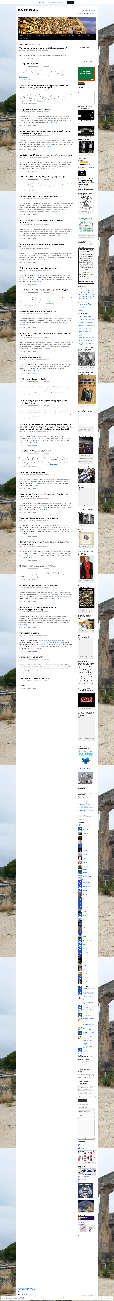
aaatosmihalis (85, 988)
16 (88, 294)
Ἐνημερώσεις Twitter (84, 768)
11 (93, 292)
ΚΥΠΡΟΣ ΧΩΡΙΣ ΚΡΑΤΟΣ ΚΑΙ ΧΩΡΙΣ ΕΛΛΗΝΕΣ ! (39, 196)
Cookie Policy (23, 1298)
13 (81, 294)
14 (83, 294)
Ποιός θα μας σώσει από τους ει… (88, 989)
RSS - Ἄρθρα (84, 1145)
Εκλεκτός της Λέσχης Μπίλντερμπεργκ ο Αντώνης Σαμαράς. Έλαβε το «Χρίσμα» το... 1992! (86, 316)
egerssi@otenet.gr (44, 640)
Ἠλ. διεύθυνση (84, 1111)
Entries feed (81, 307)
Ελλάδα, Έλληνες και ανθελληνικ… (88, 1050)
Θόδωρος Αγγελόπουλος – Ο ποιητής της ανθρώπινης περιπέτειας (38, 608)
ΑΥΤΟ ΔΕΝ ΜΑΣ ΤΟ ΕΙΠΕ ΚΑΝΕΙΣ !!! (34, 678)
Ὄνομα (82, 1107)
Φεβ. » (93, 300)
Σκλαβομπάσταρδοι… (29, 63)
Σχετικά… (88, 35)
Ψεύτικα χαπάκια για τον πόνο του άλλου (38, 268)
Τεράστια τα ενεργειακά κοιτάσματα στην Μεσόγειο (43, 289)
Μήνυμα (80, 1118)
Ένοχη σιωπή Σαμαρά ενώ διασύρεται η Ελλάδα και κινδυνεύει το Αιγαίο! (43, 495)
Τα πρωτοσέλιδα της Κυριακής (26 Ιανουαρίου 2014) (43, 48)
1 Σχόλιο (34, 79)
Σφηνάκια (55, 35)
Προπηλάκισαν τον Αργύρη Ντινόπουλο (37, 566)
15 (86, 294)
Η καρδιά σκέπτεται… (88, 1001)
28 (83, 298)
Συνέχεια (23, 77)
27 (81, 298)
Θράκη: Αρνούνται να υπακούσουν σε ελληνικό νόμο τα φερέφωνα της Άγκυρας (45, 132)
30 (88, 298)
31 (91, 298)
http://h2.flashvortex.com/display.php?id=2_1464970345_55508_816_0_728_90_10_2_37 (27, 1289)
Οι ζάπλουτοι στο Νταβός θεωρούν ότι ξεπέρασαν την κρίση (42, 221)
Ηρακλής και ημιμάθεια (86, 1042)
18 (93, 294)
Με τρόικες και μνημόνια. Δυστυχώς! (36, 109)
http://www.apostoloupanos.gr (58, 640)
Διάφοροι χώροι (24, 38)
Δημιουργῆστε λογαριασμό (85, 304)
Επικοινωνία (80, 35)
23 (88, 296)
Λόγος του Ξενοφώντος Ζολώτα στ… (88, 998)
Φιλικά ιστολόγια (46, 35)
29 (86, 298)
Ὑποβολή (86, 1138)
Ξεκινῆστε (70, 2)
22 (86, 296)
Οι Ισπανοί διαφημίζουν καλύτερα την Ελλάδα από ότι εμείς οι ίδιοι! (45, 334)
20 (81, 296)
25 (93, 296)
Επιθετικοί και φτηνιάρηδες (32, 472)
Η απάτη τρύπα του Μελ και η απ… (88, 1011)
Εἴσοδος (81, 306)
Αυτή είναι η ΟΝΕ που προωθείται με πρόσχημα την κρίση (45, 155)
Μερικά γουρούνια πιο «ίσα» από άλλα (37, 311)
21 (83, 296)
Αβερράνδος (85, 1009)
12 (79, 294)
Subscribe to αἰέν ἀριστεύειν (84, 1066)
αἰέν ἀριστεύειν (28, 9)
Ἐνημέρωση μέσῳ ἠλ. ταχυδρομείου (84, 1082)
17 (91, 294)
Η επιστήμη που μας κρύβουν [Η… (88, 1003)
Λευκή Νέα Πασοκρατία (30, 357)
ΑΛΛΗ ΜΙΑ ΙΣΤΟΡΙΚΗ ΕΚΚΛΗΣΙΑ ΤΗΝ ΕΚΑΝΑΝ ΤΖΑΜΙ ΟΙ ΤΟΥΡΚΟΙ (41, 245)
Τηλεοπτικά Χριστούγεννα (85, 331)
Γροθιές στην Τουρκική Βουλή (32, 379)
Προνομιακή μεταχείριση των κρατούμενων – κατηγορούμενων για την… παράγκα (86, 340)
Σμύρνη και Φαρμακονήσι (31, 657)
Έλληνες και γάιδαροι (88, 1033)
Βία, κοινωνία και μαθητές (88, 1028)
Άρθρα (29, 58)
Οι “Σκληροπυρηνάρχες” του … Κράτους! (38, 585)
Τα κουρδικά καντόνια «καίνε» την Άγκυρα (39, 518)
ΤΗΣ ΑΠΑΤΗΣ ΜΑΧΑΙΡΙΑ (29, 633)
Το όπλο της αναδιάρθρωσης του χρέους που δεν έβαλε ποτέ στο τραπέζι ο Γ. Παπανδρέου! (45, 86)
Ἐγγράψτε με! (82, 1100)
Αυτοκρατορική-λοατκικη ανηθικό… (88, 1025)
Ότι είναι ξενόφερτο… (88, 1022)
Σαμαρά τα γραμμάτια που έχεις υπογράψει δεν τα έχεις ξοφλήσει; (43, 401)
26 (79, 298)
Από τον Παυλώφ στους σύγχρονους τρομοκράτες (42, 176)
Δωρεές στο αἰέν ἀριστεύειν (67, 35)
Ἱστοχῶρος (80, 1115)
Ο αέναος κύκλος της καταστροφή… (88, 1046)
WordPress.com (82, 310)
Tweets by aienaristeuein (82, 769)
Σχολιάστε (34, 58)
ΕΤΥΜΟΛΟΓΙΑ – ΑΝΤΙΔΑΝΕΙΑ (32, 35)
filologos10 (46, 50)
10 (91, 292)
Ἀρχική (21, 35)
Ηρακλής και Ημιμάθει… (88, 1040)
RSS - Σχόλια (84, 1148)
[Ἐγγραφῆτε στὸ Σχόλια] (79, 1148)
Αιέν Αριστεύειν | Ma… (88, 1044)
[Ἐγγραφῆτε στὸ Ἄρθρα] (79, 1145)
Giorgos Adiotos (86, 996)
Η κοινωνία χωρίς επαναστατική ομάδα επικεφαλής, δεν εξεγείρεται (44, 543)
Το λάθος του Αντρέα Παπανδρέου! (35, 450)
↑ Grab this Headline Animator (86, 1063)
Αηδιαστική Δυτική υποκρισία (89, 1006)
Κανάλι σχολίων (83, 308)
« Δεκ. (79, 300)
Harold (84, 1006)
